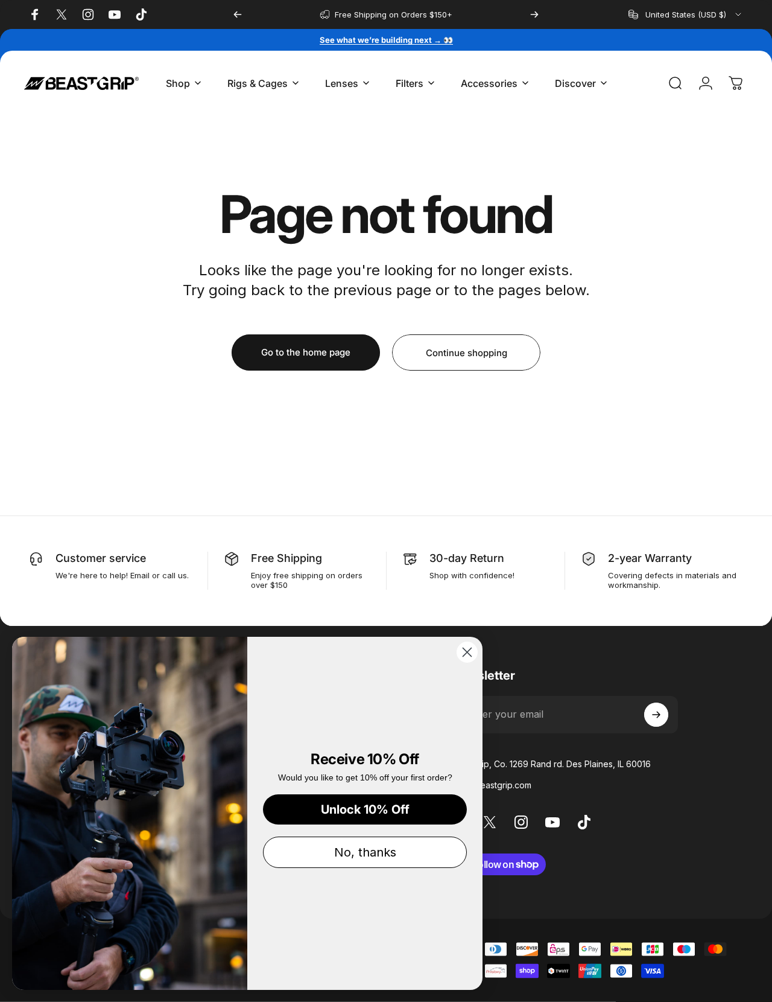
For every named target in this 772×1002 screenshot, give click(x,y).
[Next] (534, 14)
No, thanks (365, 852)
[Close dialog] (467, 652)
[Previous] (237, 14)
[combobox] (685, 14)
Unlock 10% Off (365, 809)
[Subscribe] (656, 715)
